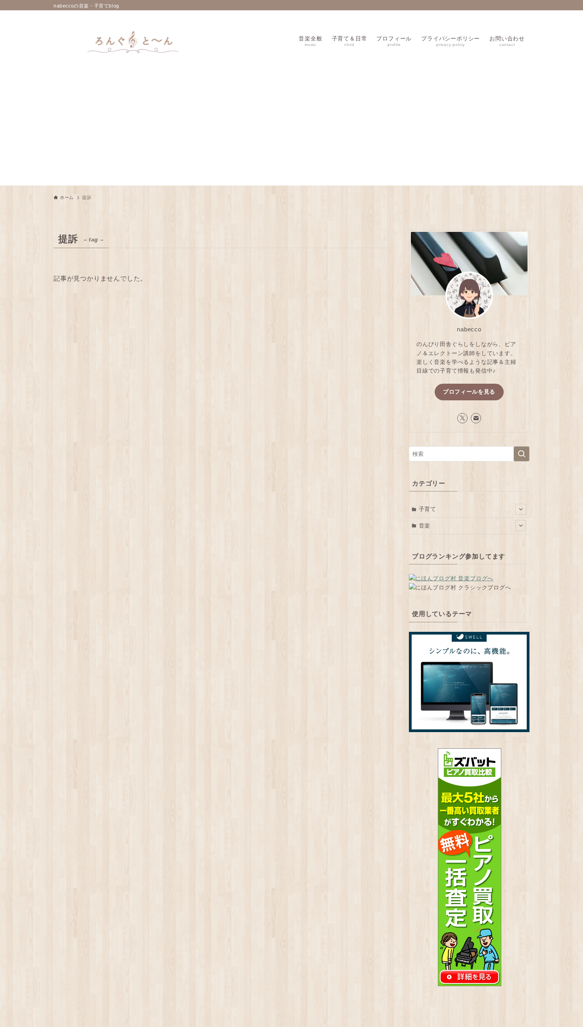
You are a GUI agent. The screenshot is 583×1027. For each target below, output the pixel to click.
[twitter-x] (462, 418)
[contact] (476, 418)
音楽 (425, 525)
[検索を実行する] (521, 453)
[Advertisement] (291, 130)
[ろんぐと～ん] (133, 40)
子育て (427, 509)
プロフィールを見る (469, 391)
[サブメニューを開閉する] (520, 509)
